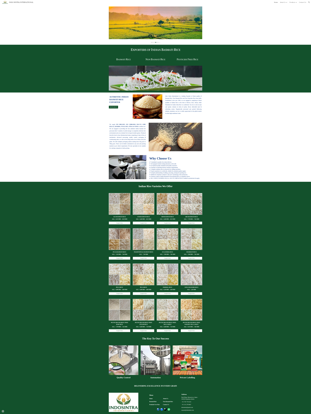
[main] (155, 50)
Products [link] (292, 2)
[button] (309, 2)
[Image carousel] (155, 24)
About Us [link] (283, 2)
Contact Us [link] (302, 2)
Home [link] (276, 2)
